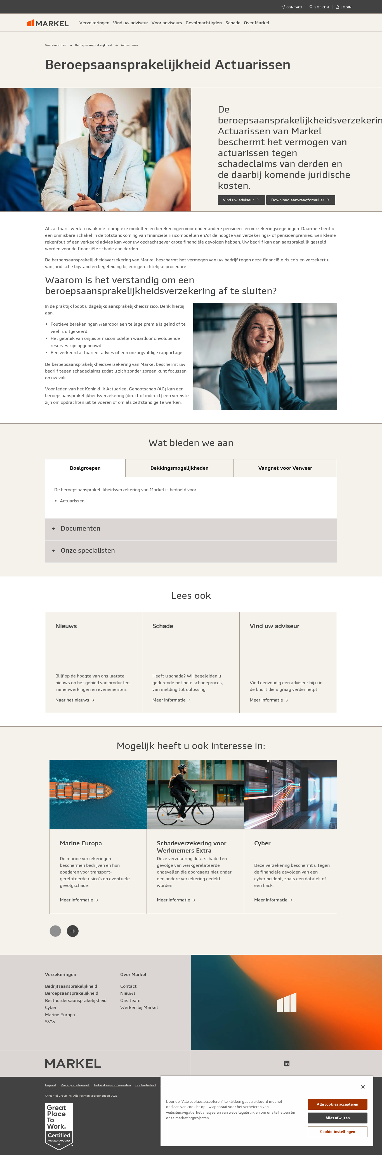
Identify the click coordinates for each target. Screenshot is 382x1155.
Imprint (50, 1085)
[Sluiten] (363, 1087)
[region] (267, 1111)
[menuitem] (50, 22)
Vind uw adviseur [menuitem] (130, 22)
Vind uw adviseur (239, 200)
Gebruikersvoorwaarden (112, 1085)
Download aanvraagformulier (298, 200)
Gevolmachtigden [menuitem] (204, 22)
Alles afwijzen (338, 1118)
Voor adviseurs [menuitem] (167, 22)
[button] (319, 7)
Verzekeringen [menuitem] (94, 22)
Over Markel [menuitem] (256, 22)
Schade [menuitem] (232, 22)
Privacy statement (75, 1085)
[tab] (85, 468)
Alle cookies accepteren (337, 1104)
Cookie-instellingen (337, 1132)
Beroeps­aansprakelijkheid (93, 45)
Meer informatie (77, 899)
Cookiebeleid (145, 1085)
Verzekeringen (55, 45)
